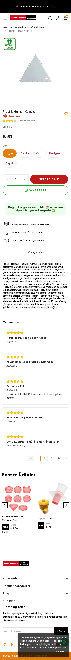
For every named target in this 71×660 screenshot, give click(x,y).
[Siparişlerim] (57, 18)
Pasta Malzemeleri (13, 27)
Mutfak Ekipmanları (38, 27)
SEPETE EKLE (49, 179)
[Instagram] (13, 644)
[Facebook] (5, 644)
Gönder (61, 631)
